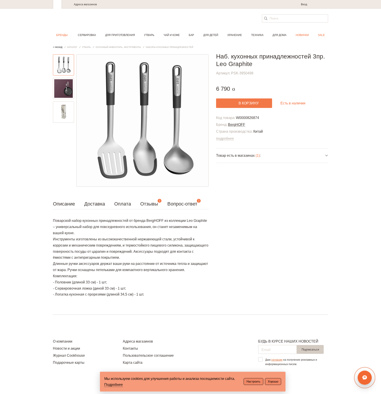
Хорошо (273, 381)
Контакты (130, 348)
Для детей (210, 35)
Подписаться (310, 349)
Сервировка (87, 35)
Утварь (149, 35)
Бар (191, 35)
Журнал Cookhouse (69, 355)
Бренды (62, 35)
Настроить (253, 381)
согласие (276, 359)
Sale (321, 35)
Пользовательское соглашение (148, 355)
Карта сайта (132, 362)
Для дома (279, 35)
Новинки (302, 35)
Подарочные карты (68, 362)
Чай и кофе (172, 35)
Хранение (234, 35)
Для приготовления (120, 35)
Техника (257, 35)
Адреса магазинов (85, 4)
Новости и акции (66, 348)
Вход (304, 4)
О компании (62, 341)
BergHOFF (236, 124)
